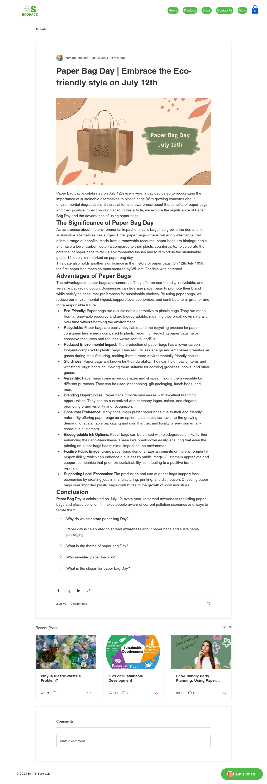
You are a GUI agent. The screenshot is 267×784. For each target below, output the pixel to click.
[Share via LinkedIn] (79, 591)
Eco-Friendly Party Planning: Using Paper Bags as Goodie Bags (196, 678)
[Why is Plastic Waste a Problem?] (66, 652)
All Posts (41, 29)
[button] (255, 9)
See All (227, 627)
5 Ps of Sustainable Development (125, 678)
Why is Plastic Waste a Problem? (61, 678)
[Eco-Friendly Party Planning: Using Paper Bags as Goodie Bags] (201, 652)
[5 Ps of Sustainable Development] (133, 652)
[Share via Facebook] (58, 591)
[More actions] (208, 57)
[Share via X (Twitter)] (69, 591)
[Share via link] (89, 591)
